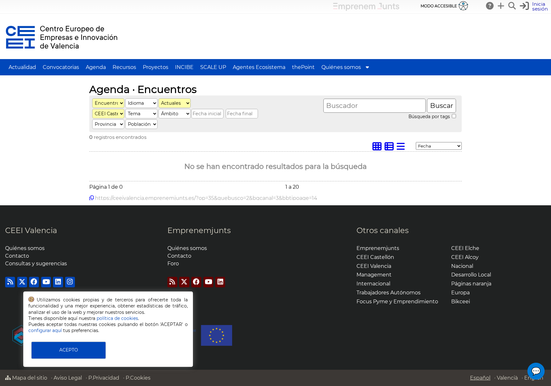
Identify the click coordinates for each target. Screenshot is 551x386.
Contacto (17, 256)
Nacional (462, 266)
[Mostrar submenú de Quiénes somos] (367, 67)
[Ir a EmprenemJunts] (366, 9)
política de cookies (117, 318)
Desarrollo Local (471, 275)
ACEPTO (68, 349)
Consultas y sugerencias (36, 264)
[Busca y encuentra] (512, 5)
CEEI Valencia (31, 230)
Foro (173, 264)
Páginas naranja (471, 284)
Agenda (96, 67)
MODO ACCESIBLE (439, 6)
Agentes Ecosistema (259, 67)
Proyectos (155, 67)
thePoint (303, 67)
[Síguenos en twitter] (22, 282)
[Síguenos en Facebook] (34, 282)
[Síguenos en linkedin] (58, 282)
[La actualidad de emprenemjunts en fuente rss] (172, 282)
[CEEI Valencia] (61, 56)
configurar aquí (45, 330)
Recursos (124, 67)
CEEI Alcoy (465, 257)
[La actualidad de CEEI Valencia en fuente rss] (10, 282)
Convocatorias (61, 67)
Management (374, 275)
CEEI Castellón (375, 257)
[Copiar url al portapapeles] (91, 198)
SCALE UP (213, 67)
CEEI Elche (465, 248)
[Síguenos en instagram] (70, 282)
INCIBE (184, 67)
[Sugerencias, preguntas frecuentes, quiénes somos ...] (490, 5)
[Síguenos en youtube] (46, 282)
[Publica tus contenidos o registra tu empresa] (501, 5)
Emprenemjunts (199, 230)
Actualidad (22, 67)
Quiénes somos (341, 67)
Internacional (373, 284)
